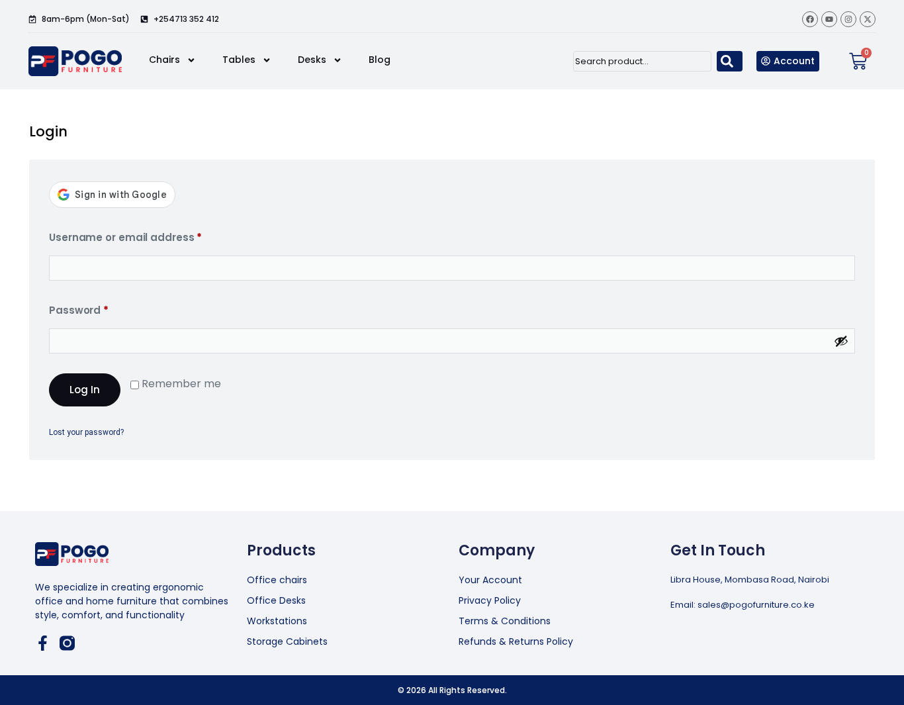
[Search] (730, 61)
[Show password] (841, 341)
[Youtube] (829, 19)
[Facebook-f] (42, 643)
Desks (312, 59)
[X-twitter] (868, 19)
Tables (238, 59)
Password (102, 309)
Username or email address (149, 236)
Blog (379, 59)
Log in (84, 390)
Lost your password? (86, 432)
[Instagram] (848, 19)
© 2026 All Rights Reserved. (452, 690)
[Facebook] (810, 19)
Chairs (164, 59)
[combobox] (642, 61)
